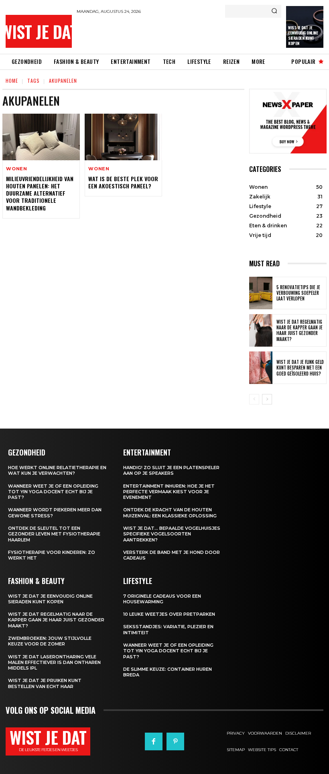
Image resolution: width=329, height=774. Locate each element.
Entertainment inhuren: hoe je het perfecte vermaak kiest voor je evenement (169, 491)
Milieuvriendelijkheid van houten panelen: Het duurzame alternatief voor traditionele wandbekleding (39, 193)
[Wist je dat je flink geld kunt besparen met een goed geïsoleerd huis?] (260, 367)
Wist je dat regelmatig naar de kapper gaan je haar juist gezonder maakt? (299, 330)
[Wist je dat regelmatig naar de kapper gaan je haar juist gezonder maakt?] (260, 330)
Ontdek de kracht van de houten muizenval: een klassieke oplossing (170, 512)
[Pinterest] (175, 741)
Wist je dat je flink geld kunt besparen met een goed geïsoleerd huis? (300, 368)
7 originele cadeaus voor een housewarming (162, 598)
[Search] (274, 11)
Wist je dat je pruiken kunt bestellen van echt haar (44, 683)
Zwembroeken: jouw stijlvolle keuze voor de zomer (49, 641)
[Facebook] (153, 741)
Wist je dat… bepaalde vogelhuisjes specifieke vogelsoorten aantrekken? (171, 534)
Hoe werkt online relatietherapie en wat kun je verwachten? (57, 470)
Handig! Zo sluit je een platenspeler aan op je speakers (171, 470)
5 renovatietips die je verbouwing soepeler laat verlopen (298, 293)
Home (12, 80)
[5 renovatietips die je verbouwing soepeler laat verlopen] (260, 293)
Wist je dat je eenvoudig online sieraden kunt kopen (303, 35)
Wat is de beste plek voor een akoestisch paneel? (123, 182)
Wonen (16, 169)
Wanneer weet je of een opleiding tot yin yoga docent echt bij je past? (53, 491)
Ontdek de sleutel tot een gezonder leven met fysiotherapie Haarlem (54, 534)
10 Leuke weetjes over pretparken (169, 614)
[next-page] (267, 399)
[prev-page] (254, 399)
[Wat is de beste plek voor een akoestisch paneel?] (123, 137)
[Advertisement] (170, 34)
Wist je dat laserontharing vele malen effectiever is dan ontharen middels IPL (54, 662)
